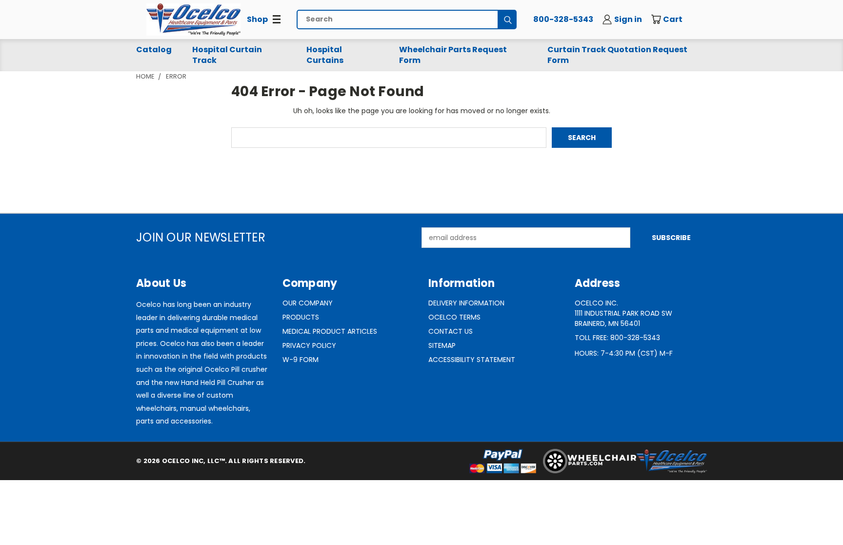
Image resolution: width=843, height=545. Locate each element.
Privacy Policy (309, 345)
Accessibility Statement (471, 359)
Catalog (154, 49)
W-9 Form (300, 359)
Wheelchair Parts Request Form (453, 55)
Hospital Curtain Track (227, 55)
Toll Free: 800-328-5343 (617, 338)
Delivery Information (466, 303)
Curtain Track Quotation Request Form (617, 55)
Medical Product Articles (329, 331)
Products (300, 317)
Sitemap (442, 345)
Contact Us (450, 331)
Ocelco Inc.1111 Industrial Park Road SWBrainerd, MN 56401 (623, 313)
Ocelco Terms (454, 317)
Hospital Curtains (324, 55)
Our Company (307, 303)
